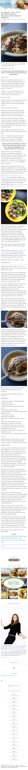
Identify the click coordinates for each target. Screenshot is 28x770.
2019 (14, 712)
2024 (14, 697)
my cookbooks (17, 649)
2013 (14, 733)
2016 (14, 722)
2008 (14, 751)
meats (20, 538)
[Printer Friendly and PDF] (14, 534)
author (21, 645)
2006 (14, 758)
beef (9, 536)
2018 (14, 715)
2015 (14, 726)
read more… (4, 657)
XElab (2, 542)
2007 (14, 755)
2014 (14, 730)
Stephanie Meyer (11, 19)
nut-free (10, 540)
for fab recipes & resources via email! (8, 675)
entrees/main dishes (12, 538)
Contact (13, 766)
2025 (14, 694)
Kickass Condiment (10, 161)
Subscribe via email (6, 767)
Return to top (15, 767)
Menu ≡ (25, 1)
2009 (14, 747)
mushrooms (4, 540)
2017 (14, 719)
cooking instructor (15, 645)
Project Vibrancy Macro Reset (13, 648)
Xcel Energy (22, 540)
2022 (14, 701)
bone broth (15, 536)
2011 (14, 740)
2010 (14, 744)
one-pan (15, 540)
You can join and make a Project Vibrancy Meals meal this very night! (14, 186)
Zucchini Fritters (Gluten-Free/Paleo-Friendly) (13, 548)
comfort (20, 536)
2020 (14, 708)
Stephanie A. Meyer (6, 766)
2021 (14, 705)
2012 (14, 737)
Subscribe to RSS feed (21, 766)
